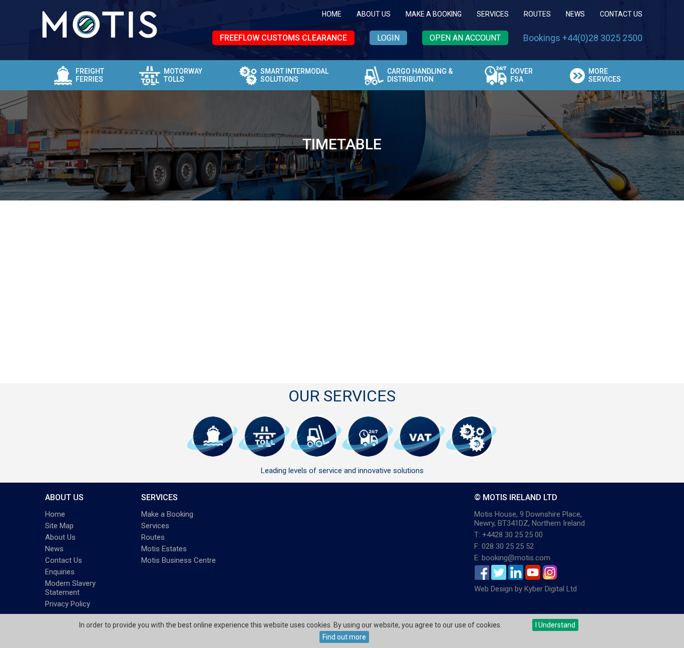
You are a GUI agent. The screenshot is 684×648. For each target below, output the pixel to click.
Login (388, 38)
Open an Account (465, 38)
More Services (604, 75)
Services (493, 14)
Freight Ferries (90, 75)
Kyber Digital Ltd (550, 588)
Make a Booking (434, 14)
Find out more (344, 637)
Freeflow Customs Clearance (283, 38)
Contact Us (621, 14)
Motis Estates (164, 548)
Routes (537, 14)
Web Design (493, 588)
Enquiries (60, 571)
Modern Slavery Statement (70, 588)
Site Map (59, 525)
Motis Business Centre (178, 560)
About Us (374, 14)
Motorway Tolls (183, 75)
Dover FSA (521, 75)
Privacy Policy (67, 603)
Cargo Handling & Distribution (420, 75)
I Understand (555, 625)
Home (331, 14)
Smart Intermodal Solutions (294, 75)
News (575, 14)
